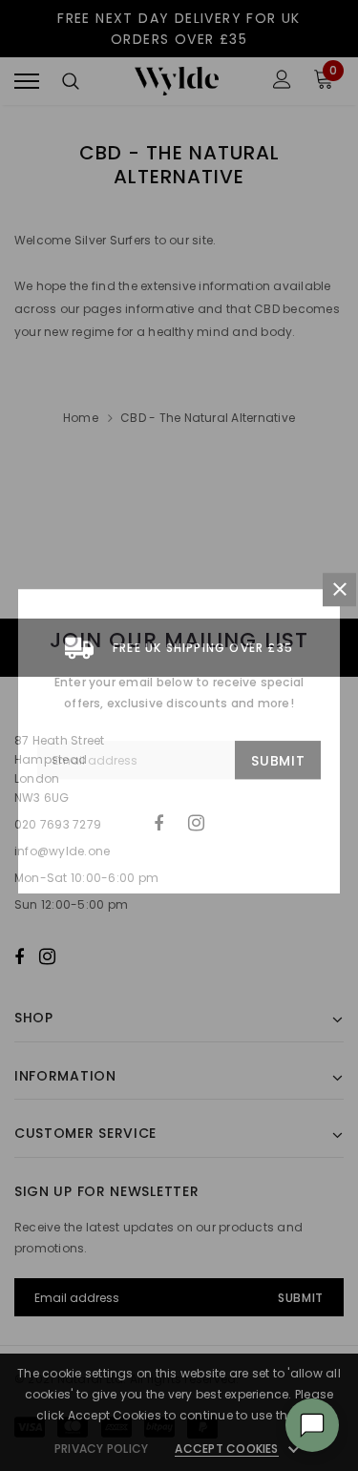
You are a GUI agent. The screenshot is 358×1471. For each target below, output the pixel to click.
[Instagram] (196, 822)
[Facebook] (158, 822)
